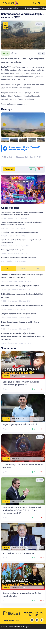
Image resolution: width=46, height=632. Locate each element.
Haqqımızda (8, 621)
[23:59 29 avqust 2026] (23, 408)
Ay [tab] (38, 268)
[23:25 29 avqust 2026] (23, 536)
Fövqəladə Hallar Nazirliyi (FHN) (28, 157)
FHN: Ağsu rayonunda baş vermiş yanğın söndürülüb (19, 232)
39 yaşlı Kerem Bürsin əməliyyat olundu (19, 314)
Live (18, 621)
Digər (10, 309)
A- (39, 53)
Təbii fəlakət (7, 157)
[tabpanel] (23, 308)
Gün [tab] (8, 268)
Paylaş (7, 169)
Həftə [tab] (23, 268)
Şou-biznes (12, 281)
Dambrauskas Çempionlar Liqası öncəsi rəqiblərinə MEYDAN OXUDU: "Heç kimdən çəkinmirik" (21, 510)
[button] (42, 125)
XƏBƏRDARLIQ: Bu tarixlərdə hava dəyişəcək (22, 305)
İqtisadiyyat (12, 343)
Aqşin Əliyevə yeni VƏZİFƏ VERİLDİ (19, 424)
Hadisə (5, 53)
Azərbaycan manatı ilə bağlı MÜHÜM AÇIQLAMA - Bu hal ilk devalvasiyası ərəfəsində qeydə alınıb (22, 336)
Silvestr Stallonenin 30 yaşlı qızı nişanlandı (20, 286)
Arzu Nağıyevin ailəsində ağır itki (12, 250)
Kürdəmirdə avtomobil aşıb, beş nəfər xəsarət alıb (18, 257)
